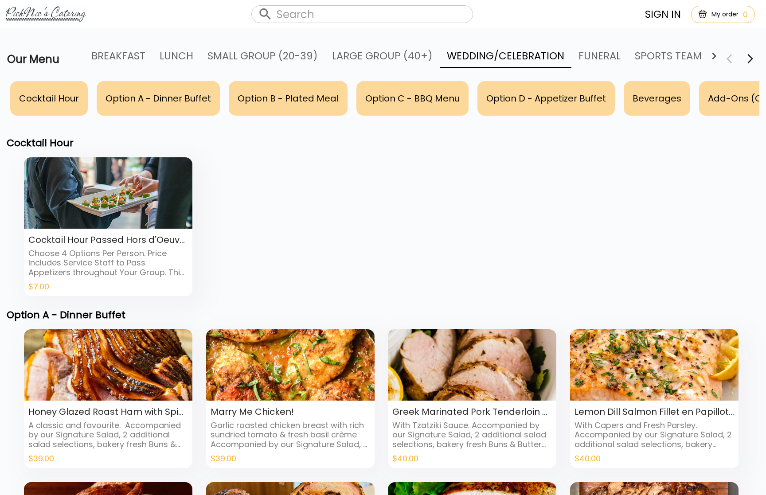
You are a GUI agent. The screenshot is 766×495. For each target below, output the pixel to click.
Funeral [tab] (599, 56)
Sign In (663, 14)
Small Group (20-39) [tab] (262, 56)
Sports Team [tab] (668, 56)
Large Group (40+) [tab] (382, 56)
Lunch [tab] (176, 56)
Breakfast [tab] (118, 56)
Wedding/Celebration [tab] (505, 56)
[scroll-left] (750, 59)
